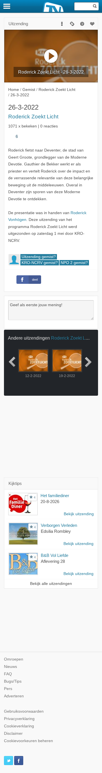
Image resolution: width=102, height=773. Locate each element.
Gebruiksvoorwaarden (24, 711)
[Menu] (7, 6)
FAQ (8, 674)
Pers (8, 689)
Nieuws (10, 667)
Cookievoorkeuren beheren (28, 741)
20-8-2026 (50, 501)
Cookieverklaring (19, 726)
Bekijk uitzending (79, 514)
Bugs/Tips (13, 681)
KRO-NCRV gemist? (40, 263)
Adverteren (14, 696)
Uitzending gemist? (39, 257)
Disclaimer (13, 733)
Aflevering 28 (53, 561)
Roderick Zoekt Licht (33, 117)
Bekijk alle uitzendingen (51, 584)
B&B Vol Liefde (54, 555)
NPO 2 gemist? (74, 263)
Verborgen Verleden (59, 525)
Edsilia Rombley (56, 531)
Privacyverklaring (19, 719)
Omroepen (13, 659)
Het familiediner (55, 495)
